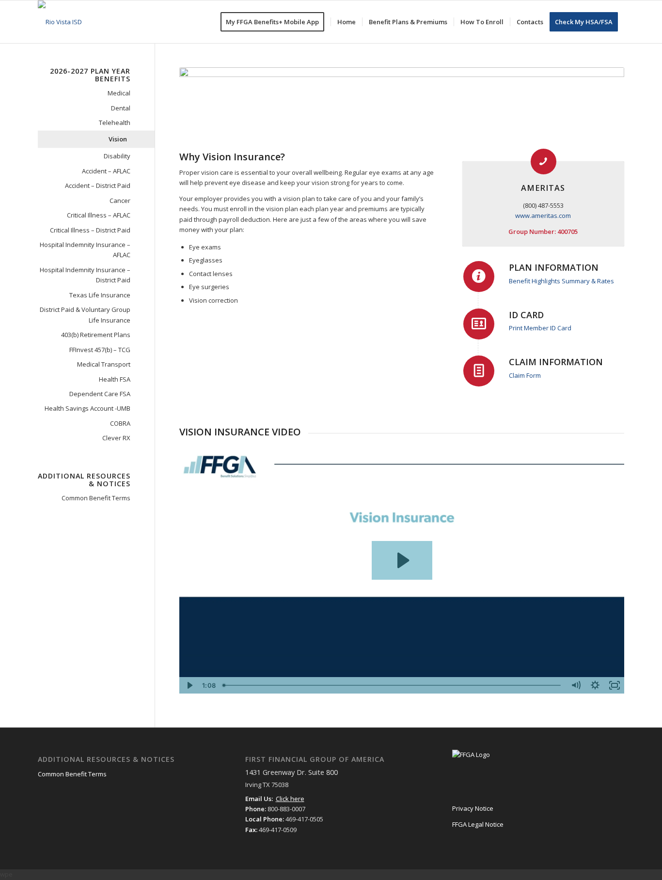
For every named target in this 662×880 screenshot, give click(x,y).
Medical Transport (103, 364)
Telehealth (114, 122)
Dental (120, 108)
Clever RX (116, 437)
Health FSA (114, 379)
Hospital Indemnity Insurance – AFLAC (85, 249)
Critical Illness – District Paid (90, 230)
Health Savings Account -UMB (87, 408)
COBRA (120, 423)
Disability (117, 156)
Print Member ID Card (540, 328)
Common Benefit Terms (96, 498)
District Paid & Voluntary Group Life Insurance (85, 314)
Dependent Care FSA (99, 393)
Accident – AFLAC (106, 171)
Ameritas (543, 188)
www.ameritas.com (543, 215)
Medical (119, 93)
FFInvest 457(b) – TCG (99, 349)
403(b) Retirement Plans (95, 334)
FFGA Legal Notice (478, 824)
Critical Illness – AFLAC (98, 215)
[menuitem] (276, 21)
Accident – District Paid (97, 185)
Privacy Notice (472, 808)
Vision (118, 139)
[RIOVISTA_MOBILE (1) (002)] (60, 21)
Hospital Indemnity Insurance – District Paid (85, 274)
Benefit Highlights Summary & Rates (561, 281)
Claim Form (525, 375)
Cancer (120, 200)
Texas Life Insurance (99, 295)
